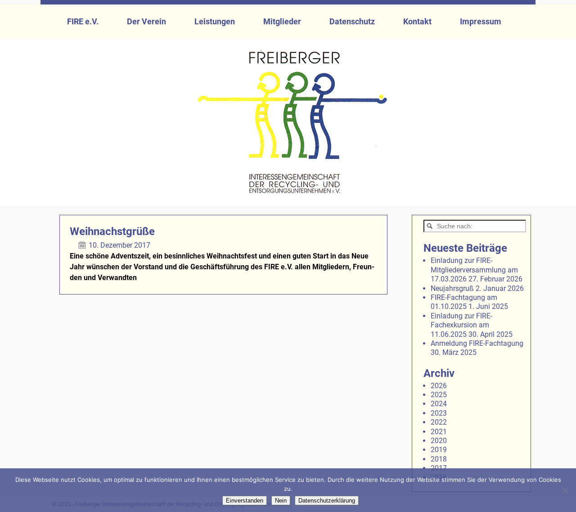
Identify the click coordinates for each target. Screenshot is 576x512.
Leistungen (214, 21)
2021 (439, 431)
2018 (439, 459)
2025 (439, 394)
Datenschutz (352, 21)
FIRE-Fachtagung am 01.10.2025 (464, 302)
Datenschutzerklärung (326, 500)
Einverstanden (244, 500)
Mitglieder (282, 21)
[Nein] (564, 490)
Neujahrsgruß (452, 288)
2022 (439, 422)
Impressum (480, 21)
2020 (439, 440)
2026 (439, 385)
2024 (439, 403)
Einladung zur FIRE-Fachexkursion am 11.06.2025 (461, 325)
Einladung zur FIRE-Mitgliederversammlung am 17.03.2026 (474, 269)
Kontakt (417, 21)
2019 (439, 449)
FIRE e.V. (83, 21)
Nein (281, 500)
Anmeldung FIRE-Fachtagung (477, 343)
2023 (439, 413)
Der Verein (146, 21)
